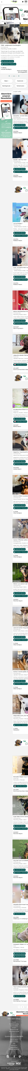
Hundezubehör (14, 1026)
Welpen (6, 81)
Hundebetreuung (14, 1024)
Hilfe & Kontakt (14, 1041)
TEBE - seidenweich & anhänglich (11, 45)
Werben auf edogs (14, 1049)
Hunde (14, 1022)
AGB (14, 1043)
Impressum (14, 1045)
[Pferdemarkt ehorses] (10, 1064)
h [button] (18, 76)
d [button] (27, 34)
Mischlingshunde (7, 86)
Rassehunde (20, 81)
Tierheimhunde (21, 86)
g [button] (9, 76)
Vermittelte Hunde (14, 1031)
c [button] (1, 34)
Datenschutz (14, 1047)
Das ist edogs (14, 1040)
